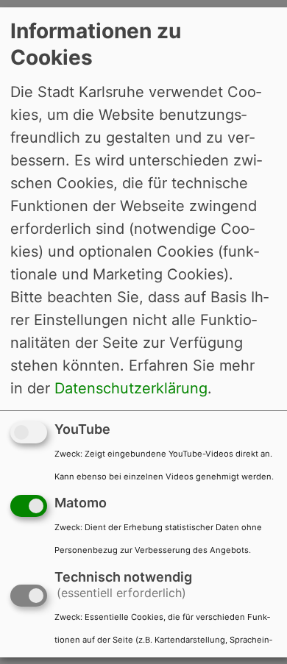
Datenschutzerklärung (131, 387)
